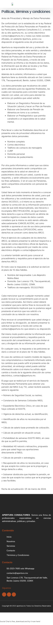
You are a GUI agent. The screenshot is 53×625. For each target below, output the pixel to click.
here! (38, 621)
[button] (7, 4)
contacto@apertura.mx (12, 36)
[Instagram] (14, 594)
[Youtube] (9, 594)
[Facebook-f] (4, 594)
